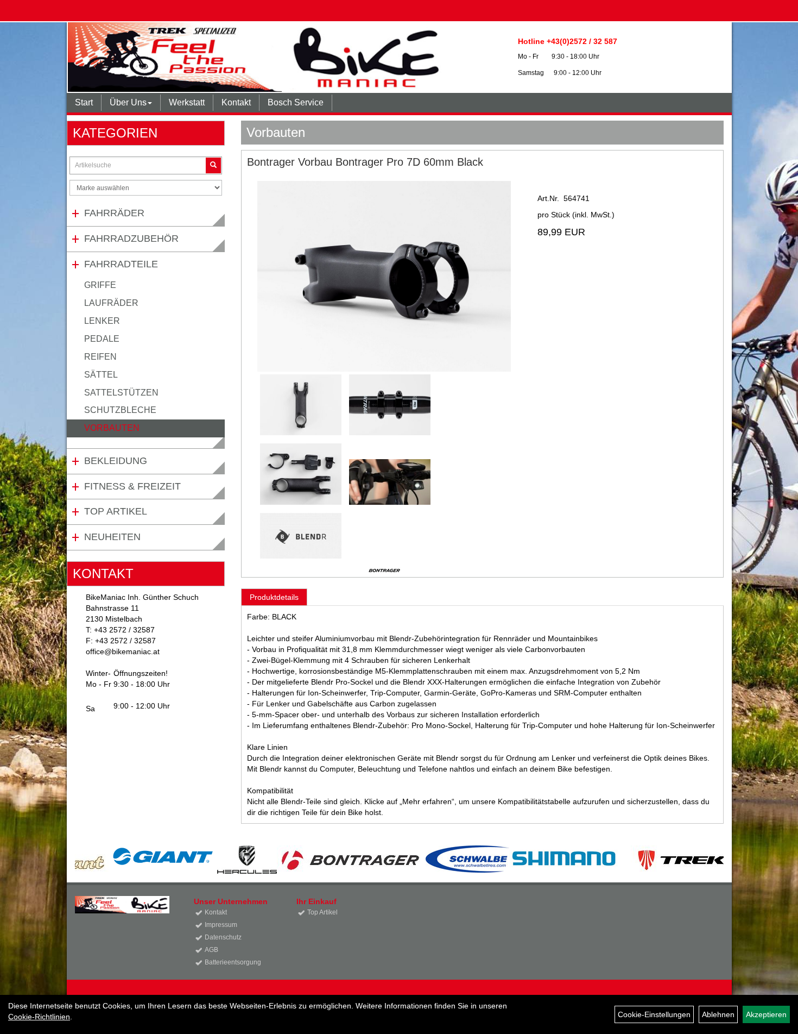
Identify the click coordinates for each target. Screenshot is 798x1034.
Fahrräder (114, 213)
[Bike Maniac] (257, 57)
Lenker (102, 320)
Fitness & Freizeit (132, 486)
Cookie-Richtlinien (39, 1016)
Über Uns (128, 102)
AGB (211, 950)
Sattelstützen (121, 392)
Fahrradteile (121, 264)
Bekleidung (115, 460)
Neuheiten (112, 536)
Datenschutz (223, 937)
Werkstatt (187, 102)
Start (84, 102)
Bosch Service (296, 102)
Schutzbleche (120, 410)
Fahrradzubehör (131, 238)
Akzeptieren (766, 1014)
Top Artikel (115, 511)
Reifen (100, 356)
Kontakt (236, 102)
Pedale (101, 338)
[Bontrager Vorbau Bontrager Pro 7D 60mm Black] (384, 276)
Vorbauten (112, 428)
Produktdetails (274, 597)
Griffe (100, 285)
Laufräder (111, 303)
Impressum (221, 925)
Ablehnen (718, 1014)
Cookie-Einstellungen (654, 1014)
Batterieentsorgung (233, 962)
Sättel (101, 374)
